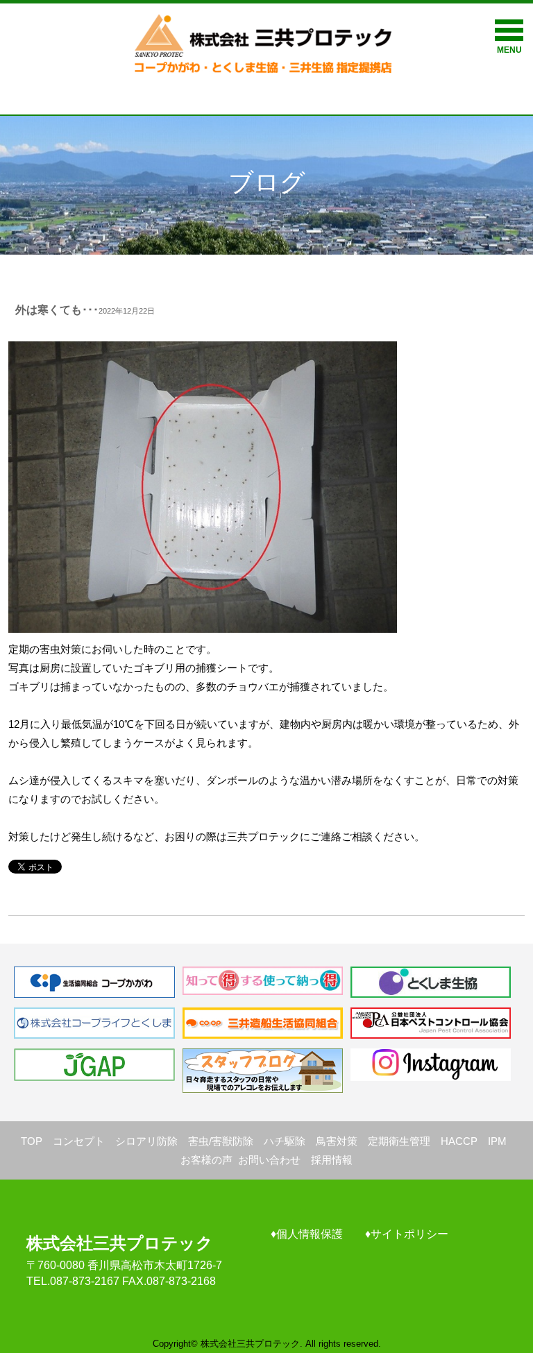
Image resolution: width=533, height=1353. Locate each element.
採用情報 (332, 1160)
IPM (497, 1141)
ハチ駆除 (284, 1141)
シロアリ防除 (146, 1141)
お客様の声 (206, 1160)
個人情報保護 (309, 1234)
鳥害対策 (336, 1141)
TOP (31, 1141)
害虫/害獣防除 (220, 1141)
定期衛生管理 (399, 1141)
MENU (509, 50)
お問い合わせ (269, 1160)
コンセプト (79, 1141)
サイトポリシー (409, 1234)
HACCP (459, 1141)
